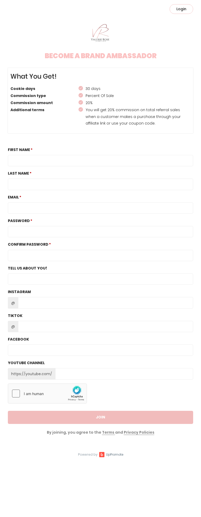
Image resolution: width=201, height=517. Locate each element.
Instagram (19, 291)
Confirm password (28, 244)
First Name (19, 149)
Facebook (18, 339)
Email (13, 197)
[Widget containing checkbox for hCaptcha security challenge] (47, 393)
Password (19, 220)
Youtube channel (26, 362)
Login (181, 9)
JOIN (100, 417)
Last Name (18, 173)
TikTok (15, 315)
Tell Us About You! (27, 268)
